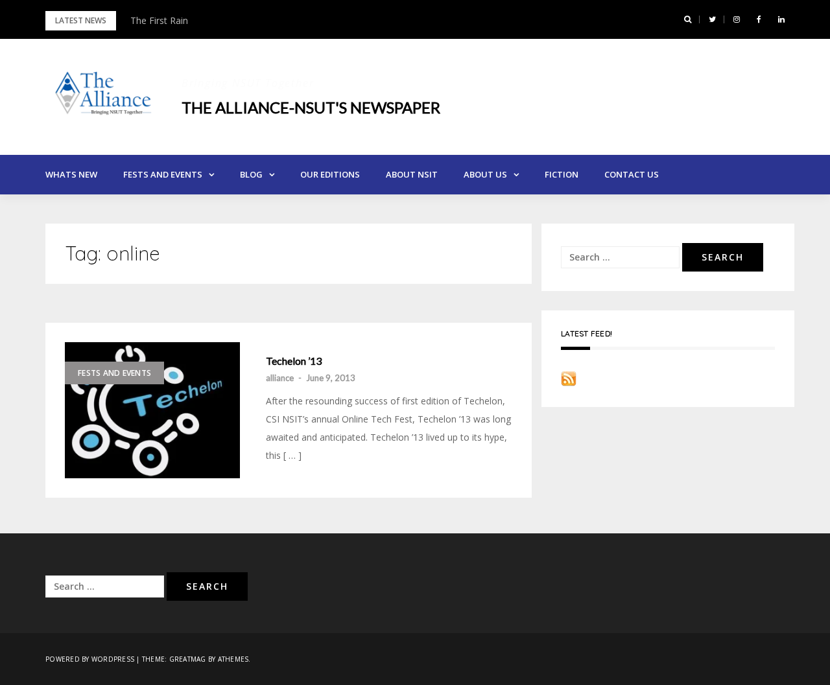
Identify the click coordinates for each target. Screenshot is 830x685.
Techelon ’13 (294, 361)
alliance (280, 378)
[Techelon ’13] (152, 410)
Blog (251, 174)
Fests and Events (162, 174)
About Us (485, 174)
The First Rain (159, 20)
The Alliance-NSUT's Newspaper (311, 107)
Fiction (561, 174)
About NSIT (412, 174)
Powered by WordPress (89, 659)
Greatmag (187, 659)
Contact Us (631, 174)
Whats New (71, 174)
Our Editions (330, 174)
